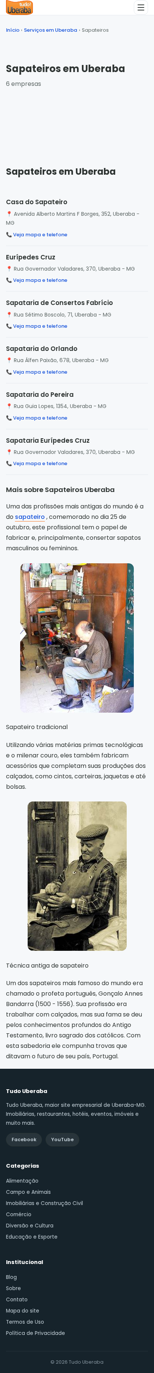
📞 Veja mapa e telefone (36, 234)
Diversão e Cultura (29, 1225)
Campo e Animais (28, 1192)
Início (12, 30)
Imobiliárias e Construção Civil (44, 1203)
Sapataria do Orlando (41, 348)
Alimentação (22, 1180)
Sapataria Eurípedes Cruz (48, 440)
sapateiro (30, 517)
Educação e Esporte (32, 1236)
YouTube (62, 1139)
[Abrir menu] (141, 7)
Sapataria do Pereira (40, 394)
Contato (17, 1299)
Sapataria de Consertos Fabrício (59, 302)
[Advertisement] (77, 119)
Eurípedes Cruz (30, 257)
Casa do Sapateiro (36, 201)
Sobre (13, 1288)
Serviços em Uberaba (50, 30)
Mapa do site (22, 1310)
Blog (11, 1277)
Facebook (24, 1139)
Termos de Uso (25, 1322)
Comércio (18, 1214)
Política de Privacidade (35, 1333)
